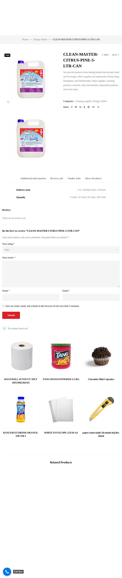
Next (114, 55)
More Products (93, 178)
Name (6, 290)
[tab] (33, 178)
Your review (9, 257)
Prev (106, 55)
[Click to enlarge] (8, 102)
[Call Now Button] (7, 572)
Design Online (40, 39)
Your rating (8, 244)
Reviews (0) (56, 178)
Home (25, 39)
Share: (66, 107)
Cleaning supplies (83, 101)
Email (66, 290)
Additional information (33, 178)
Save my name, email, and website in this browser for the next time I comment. (42, 306)
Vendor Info (74, 178)
